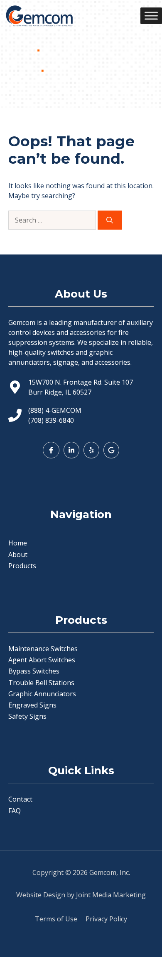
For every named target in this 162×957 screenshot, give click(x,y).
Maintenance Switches (43, 648)
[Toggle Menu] (151, 15)
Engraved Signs (32, 705)
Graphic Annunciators (42, 693)
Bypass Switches (33, 671)
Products (22, 565)
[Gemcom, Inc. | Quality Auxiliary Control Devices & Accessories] (39, 15)
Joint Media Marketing (111, 894)
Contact (20, 799)
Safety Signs (27, 716)
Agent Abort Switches (41, 659)
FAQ (14, 810)
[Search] (110, 220)
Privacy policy (106, 918)
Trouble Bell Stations (41, 682)
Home (17, 543)
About (17, 554)
